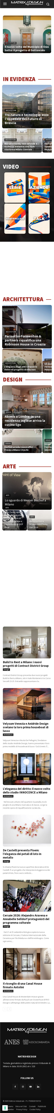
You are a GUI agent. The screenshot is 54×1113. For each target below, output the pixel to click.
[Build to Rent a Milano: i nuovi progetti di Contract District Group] (27, 639)
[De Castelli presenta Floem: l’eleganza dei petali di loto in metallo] (27, 827)
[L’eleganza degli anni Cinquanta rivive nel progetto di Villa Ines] (22, 361)
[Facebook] (15, 1087)
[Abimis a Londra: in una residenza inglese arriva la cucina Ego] (27, 407)
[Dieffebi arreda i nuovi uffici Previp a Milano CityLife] (22, 441)
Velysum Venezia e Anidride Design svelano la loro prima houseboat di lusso (25, 727)
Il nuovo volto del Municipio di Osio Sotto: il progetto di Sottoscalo (27, 48)
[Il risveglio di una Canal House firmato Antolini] (27, 960)
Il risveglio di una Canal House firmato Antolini (22, 985)
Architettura (10, 43)
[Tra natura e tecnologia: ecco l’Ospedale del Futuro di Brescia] (27, 106)
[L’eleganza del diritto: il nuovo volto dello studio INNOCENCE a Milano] (27, 765)
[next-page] (9, 1009)
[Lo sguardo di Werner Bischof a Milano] (27, 491)
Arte (7, 495)
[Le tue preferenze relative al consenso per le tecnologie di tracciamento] (5, 1108)
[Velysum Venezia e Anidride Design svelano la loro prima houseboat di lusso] (27, 700)
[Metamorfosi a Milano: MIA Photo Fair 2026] (39, 520)
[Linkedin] (38, 1087)
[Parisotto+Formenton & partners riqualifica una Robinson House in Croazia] (27, 326)
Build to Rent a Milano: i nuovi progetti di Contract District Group (26, 664)
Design (8, 412)
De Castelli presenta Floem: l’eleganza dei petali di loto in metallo (22, 853)
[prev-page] (4, 1009)
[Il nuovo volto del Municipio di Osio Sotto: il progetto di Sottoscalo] (27, 37)
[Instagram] (23, 1087)
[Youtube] (30, 1087)
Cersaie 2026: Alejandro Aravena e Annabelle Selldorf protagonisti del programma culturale (26, 919)
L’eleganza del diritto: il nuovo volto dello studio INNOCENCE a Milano (26, 790)
